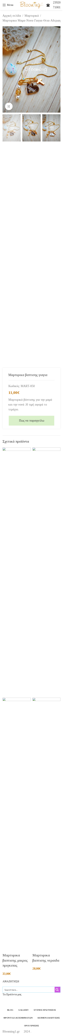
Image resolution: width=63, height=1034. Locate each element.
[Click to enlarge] (9, 106)
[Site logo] (31, 4)
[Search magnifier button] (57, 989)
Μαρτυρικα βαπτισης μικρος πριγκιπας (15, 960)
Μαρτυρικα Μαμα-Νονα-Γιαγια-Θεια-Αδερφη (31, 20)
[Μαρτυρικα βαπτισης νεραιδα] (46, 572)
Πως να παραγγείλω (31, 420)
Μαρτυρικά (32, 15)
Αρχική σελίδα (12, 15)
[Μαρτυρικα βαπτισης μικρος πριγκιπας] (17, 572)
